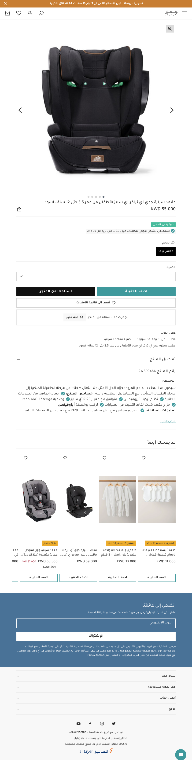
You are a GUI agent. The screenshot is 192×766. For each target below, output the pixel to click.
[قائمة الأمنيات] (144, 458)
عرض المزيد (168, 421)
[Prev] (172, 110)
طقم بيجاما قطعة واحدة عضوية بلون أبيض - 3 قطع (118, 553)
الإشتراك (96, 636)
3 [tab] (96, 197)
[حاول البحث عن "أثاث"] (41, 13)
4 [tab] (92, 197)
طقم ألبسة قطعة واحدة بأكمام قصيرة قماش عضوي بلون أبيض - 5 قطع (158, 553)
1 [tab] (103, 197)
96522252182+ (95, 655)
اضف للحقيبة (157, 577)
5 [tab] (88, 197)
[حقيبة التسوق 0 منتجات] (7, 13)
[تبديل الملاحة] (184, 13)
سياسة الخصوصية (130, 651)
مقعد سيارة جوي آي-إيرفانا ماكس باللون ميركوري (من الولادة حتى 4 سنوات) (79, 553)
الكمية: (171, 267)
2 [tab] (100, 197)
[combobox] (96, 276)
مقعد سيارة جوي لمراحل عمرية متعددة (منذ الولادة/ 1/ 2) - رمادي (40, 553)
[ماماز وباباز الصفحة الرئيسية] (171, 13)
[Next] (20, 110)
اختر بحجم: (169, 243)
